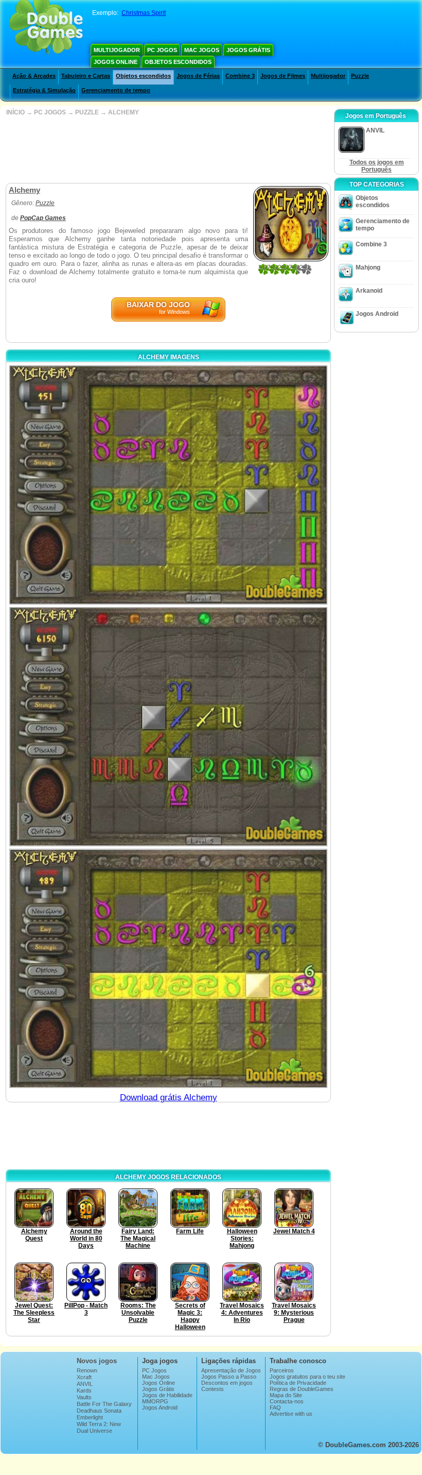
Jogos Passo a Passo (228, 1376)
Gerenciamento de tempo (115, 90)
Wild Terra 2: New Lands (99, 1427)
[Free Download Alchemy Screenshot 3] (168, 968)
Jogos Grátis (248, 50)
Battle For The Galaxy (104, 1404)
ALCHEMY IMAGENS (168, 357)
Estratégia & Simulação (44, 90)
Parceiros (282, 1370)
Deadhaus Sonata (99, 1410)
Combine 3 (240, 76)
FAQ (275, 1407)
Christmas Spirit (143, 12)
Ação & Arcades (34, 76)
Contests (212, 1389)
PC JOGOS (50, 112)
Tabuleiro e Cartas (85, 76)
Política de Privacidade (298, 1383)
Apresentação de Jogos (231, 1370)
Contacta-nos (287, 1401)
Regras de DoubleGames (301, 1389)
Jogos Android (377, 313)
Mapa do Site (286, 1395)
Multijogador (117, 50)
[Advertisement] (167, 149)
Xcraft (84, 1377)
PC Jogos (162, 50)
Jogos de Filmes (282, 76)
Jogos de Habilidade (167, 1395)
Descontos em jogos (227, 1383)
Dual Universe (94, 1431)
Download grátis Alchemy (168, 1097)
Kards (84, 1390)
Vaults (84, 1397)
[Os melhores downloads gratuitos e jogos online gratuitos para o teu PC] (46, 28)
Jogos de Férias (198, 76)
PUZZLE (87, 112)
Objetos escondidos (178, 62)
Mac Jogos (201, 50)
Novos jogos (97, 1361)
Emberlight (90, 1417)
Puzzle (360, 76)
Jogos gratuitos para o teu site (307, 1376)
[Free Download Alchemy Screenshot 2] (168, 726)
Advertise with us (291, 1414)
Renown (87, 1370)
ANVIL (85, 1384)
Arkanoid (369, 290)
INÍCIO (15, 112)
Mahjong (368, 267)
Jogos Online (115, 62)
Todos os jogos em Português (376, 166)
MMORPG (155, 1401)
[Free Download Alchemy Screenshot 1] (168, 485)
